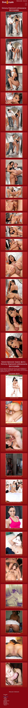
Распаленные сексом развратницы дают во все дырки (14, 607)
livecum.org (5, 696)
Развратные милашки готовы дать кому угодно (14, 659)
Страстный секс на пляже (14, 397)
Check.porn (16, 691)
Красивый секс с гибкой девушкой (14, 528)
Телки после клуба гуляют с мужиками (14, 633)
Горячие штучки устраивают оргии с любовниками (14, 581)
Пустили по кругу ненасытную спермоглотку (14, 502)
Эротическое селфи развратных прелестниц (14, 476)
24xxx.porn (11, 691)
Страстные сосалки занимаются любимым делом (14, 685)
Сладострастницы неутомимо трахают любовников (14, 450)
